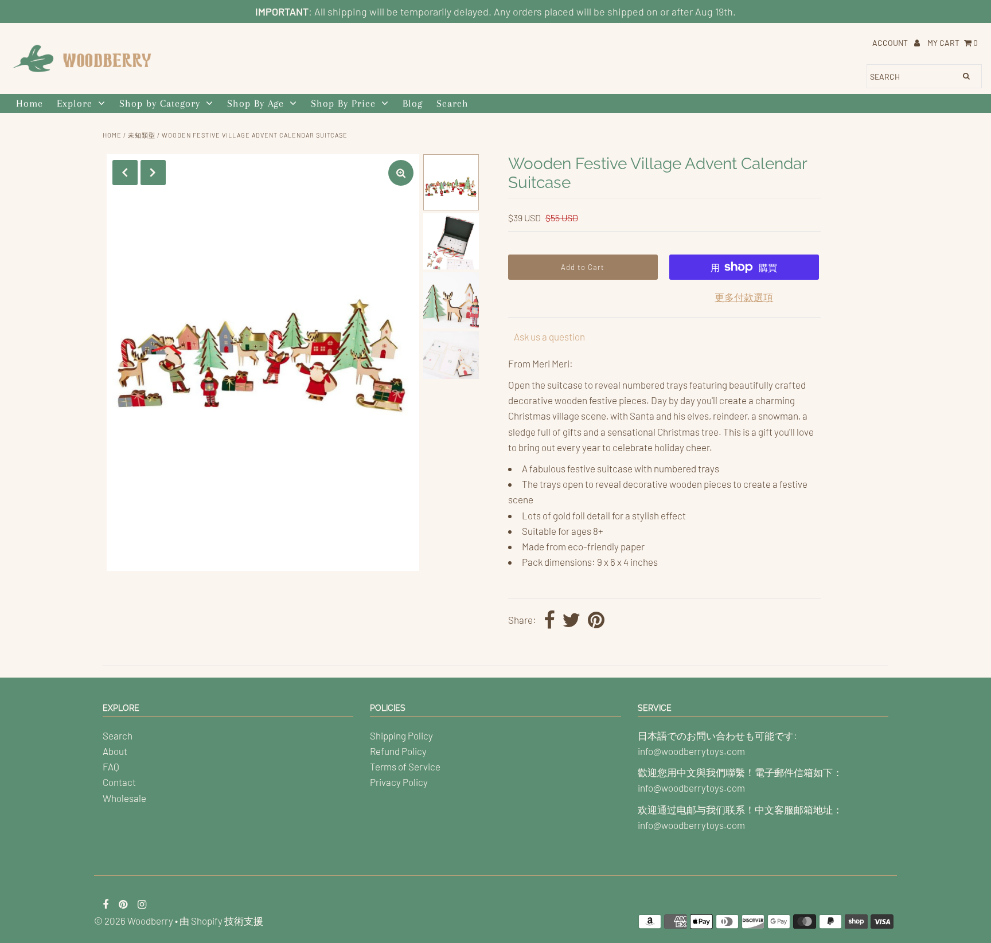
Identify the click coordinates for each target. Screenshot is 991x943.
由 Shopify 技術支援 (221, 920)
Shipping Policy (401, 735)
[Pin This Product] (596, 621)
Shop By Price (343, 103)
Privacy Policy (399, 782)
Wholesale (124, 798)
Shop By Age (255, 103)
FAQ (111, 766)
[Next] (153, 172)
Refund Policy (398, 751)
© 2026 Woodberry (133, 920)
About (115, 751)
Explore (74, 103)
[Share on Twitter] (571, 621)
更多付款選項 (744, 297)
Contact (119, 782)
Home (29, 103)
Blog (413, 103)
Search (452, 103)
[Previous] (125, 172)
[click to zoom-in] (400, 173)
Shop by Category (159, 103)
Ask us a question (549, 336)
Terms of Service (405, 766)
